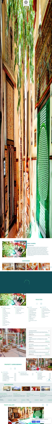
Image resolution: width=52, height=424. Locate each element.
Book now (49, 2)
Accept (34, 421)
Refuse (38, 421)
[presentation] (1, 191)
